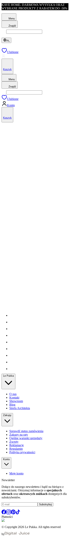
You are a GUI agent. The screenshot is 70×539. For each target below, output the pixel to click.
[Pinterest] (13, 513)
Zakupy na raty (18, 434)
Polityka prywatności (22, 452)
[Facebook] (4, 513)
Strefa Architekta (19, 408)
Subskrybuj (45, 504)
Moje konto (16, 473)
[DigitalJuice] (17, 534)
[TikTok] (18, 513)
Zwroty (13, 441)
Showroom (16, 401)
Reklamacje (16, 445)
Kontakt (14, 397)
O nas (13, 394)
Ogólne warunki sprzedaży (25, 438)
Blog (12, 404)
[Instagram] (8, 513)
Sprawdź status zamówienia (26, 431)
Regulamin (16, 448)
